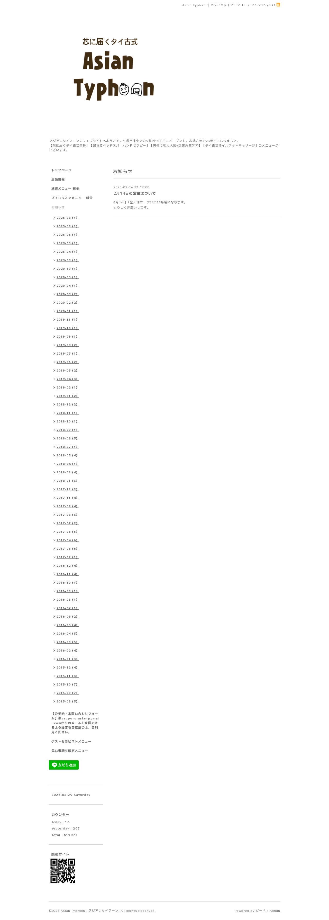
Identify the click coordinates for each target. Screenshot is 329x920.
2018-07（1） (68, 447)
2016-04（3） (68, 634)
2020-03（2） (68, 294)
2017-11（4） (68, 498)
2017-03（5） (68, 549)
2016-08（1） (68, 600)
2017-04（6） (68, 540)
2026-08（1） (68, 218)
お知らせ (58, 207)
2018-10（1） (68, 421)
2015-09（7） (68, 693)
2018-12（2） (68, 404)
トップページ (61, 170)
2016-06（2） (68, 617)
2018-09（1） (68, 430)
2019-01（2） (68, 396)
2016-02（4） (68, 650)
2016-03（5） (68, 642)
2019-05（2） (68, 370)
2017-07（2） (68, 523)
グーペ (261, 910)
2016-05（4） (68, 625)
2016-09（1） (68, 591)
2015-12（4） (68, 667)
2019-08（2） (68, 345)
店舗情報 (58, 179)
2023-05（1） (68, 243)
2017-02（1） (68, 557)
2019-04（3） (68, 379)
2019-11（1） (68, 320)
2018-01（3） (68, 481)
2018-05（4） (68, 455)
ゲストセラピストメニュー (71, 741)
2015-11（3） (68, 676)
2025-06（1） (68, 235)
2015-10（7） (68, 684)
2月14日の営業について (135, 193)
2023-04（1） (68, 252)
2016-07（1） (68, 608)
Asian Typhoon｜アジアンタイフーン (89, 910)
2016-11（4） (68, 574)
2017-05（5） (68, 532)
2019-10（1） (68, 328)
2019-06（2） (68, 362)
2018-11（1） (68, 413)
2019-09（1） (68, 337)
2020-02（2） (68, 303)
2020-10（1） (68, 269)
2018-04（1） (68, 464)
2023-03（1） (68, 260)
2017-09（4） (68, 506)
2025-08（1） (68, 226)
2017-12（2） (68, 489)
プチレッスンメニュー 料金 (72, 198)
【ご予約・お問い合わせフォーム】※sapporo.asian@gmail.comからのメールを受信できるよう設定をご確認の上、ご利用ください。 (75, 722)
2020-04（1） (68, 286)
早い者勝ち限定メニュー (69, 750)
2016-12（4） (68, 566)
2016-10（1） (68, 583)
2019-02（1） (68, 387)
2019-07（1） (68, 353)
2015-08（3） (68, 701)
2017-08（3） (68, 515)
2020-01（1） (68, 311)
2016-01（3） (68, 659)
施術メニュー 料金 (65, 188)
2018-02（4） (68, 472)
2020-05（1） (68, 277)
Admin (275, 910)
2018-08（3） (68, 438)
